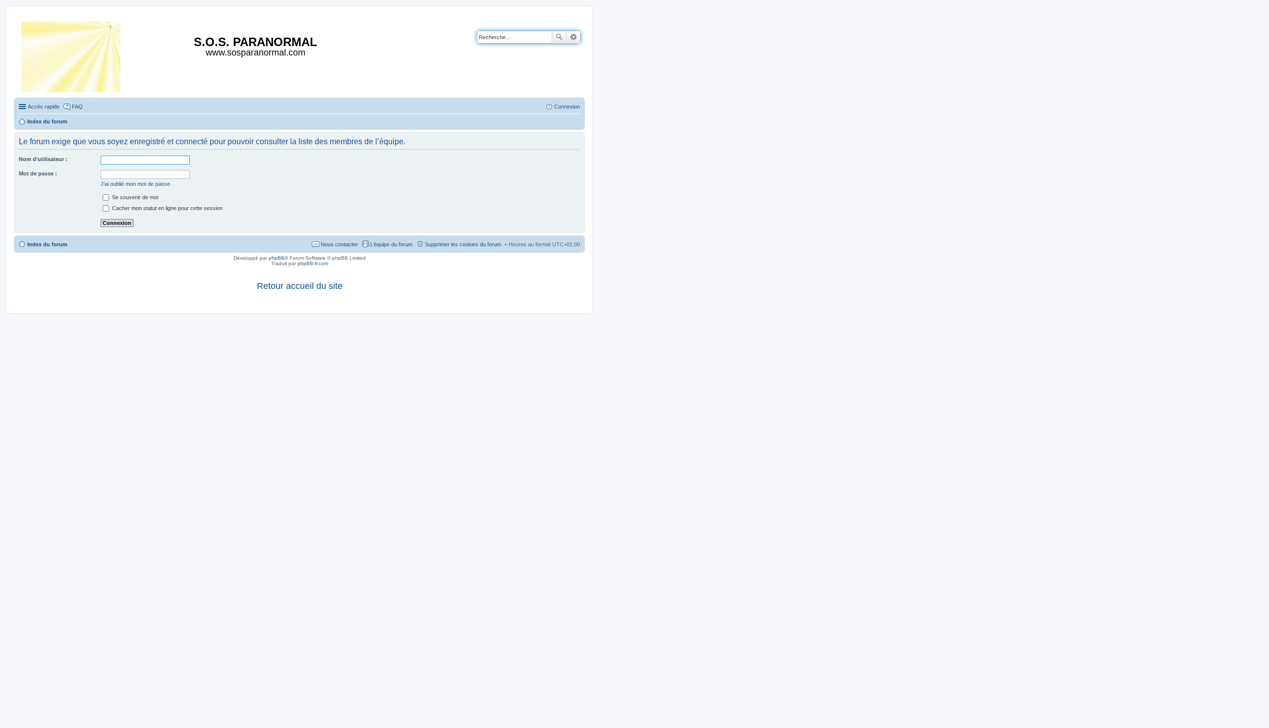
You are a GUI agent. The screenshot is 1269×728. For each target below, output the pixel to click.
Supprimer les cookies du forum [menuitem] (463, 244)
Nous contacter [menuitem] (339, 244)
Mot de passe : (38, 173)
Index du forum (47, 244)
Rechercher (559, 37)
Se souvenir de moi (134, 197)
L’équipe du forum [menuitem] (391, 244)
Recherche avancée (573, 37)
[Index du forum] (71, 54)
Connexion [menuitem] (567, 107)
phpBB (277, 258)
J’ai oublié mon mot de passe (135, 184)
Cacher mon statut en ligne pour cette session (167, 208)
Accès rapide (43, 107)
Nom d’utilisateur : (43, 159)
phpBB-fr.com (312, 263)
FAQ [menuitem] (77, 107)
